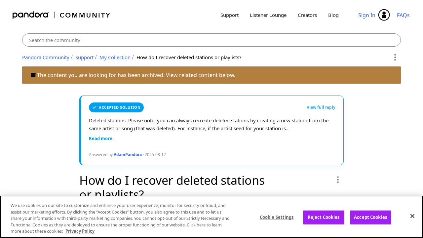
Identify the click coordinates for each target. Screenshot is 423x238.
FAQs (403, 15)
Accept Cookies (370, 217)
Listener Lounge (268, 15)
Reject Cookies (324, 217)
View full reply (321, 107)
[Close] (412, 216)
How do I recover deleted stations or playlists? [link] (189, 57)
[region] (211, 217)
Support (229, 15)
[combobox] (211, 40)
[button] (337, 179)
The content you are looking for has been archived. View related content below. (135, 75)
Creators (307, 15)
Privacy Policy (80, 231)
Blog (333, 15)
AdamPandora (128, 154)
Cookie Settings (277, 217)
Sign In (366, 15)
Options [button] (395, 57)
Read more (100, 138)
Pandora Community (62, 15)
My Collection (115, 57)
